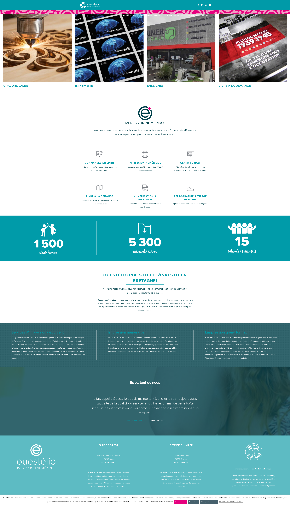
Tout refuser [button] (193, 502)
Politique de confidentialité (231, 502)
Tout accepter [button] (180, 502)
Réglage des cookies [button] (209, 502)
